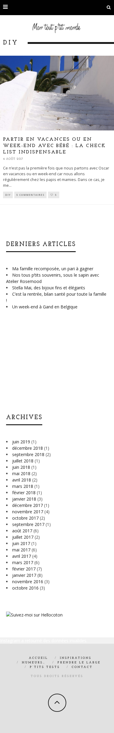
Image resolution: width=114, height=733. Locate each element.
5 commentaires (30, 194)
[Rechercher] (109, 7)
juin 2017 (21, 543)
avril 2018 (21, 480)
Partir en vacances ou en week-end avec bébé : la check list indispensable (54, 146)
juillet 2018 (22, 461)
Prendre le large (79, 662)
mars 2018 (22, 486)
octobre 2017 (25, 518)
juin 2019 (21, 442)
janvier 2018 (24, 499)
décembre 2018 (27, 448)
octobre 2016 (25, 588)
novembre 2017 (27, 511)
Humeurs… (34, 662)
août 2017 (22, 531)
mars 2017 (22, 562)
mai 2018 (21, 473)
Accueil (38, 658)
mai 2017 (21, 550)
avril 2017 (21, 556)
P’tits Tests (45, 667)
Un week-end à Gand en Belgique (45, 307)
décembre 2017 (27, 505)
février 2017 (24, 569)
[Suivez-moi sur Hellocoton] (34, 615)
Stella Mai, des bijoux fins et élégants (48, 288)
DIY (8, 194)
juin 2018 (21, 467)
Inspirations (76, 658)
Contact (82, 667)
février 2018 (24, 492)
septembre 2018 (28, 454)
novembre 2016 (27, 581)
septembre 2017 (28, 524)
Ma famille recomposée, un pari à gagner (52, 268)
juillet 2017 (22, 537)
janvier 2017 (24, 575)
